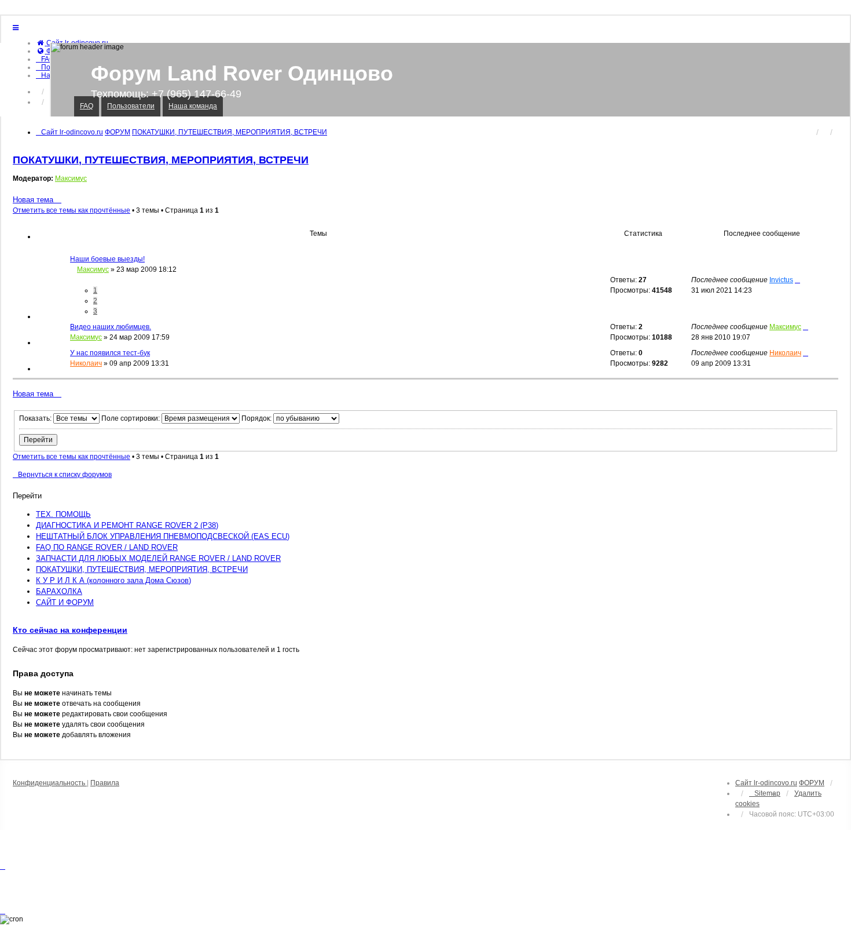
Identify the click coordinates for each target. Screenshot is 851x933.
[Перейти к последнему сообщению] (797, 280)
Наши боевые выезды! (107, 259)
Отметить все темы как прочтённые (71, 210)
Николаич (86, 363)
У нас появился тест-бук (110, 353)
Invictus (781, 280)
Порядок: (257, 418)
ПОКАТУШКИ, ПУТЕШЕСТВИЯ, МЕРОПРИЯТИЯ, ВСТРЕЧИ (161, 160)
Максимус (71, 178)
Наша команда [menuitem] (192, 106)
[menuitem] (45, 59)
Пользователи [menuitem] (131, 106)
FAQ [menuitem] (86, 106)
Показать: (36, 418)
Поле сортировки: (131, 418)
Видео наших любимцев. (110, 327)
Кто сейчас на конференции (70, 630)
